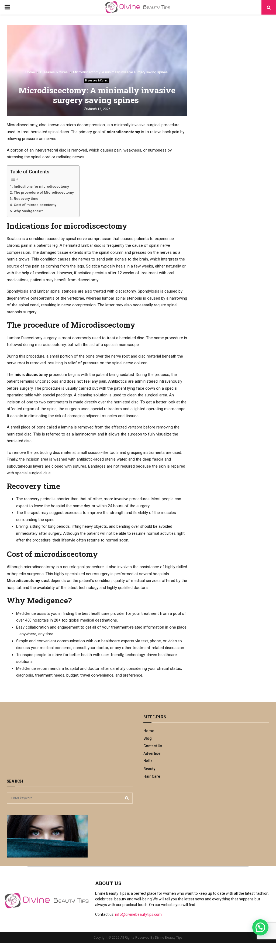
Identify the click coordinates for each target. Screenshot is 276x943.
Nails (148, 761)
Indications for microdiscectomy (41, 186)
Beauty (149, 769)
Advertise (151, 753)
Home (148, 731)
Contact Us (152, 746)
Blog (147, 738)
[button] (260, 927)
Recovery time (26, 198)
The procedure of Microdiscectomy (44, 192)
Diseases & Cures (96, 80)
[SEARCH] (127, 798)
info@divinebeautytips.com (138, 914)
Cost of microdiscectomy (35, 205)
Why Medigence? (28, 211)
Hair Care (151, 776)
